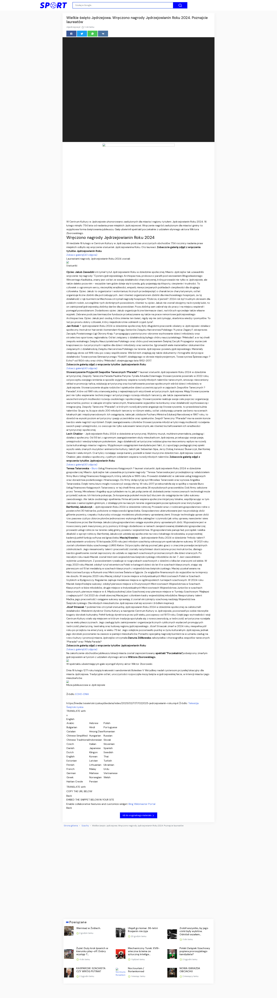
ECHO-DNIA (82, 694)
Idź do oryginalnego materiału (137, 815)
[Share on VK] (103, 34)
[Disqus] (138, 872)
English (70, 719)
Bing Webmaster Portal (142, 804)
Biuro (95, 468)
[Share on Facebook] (71, 34)
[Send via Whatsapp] (93, 34)
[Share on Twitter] (82, 34)
